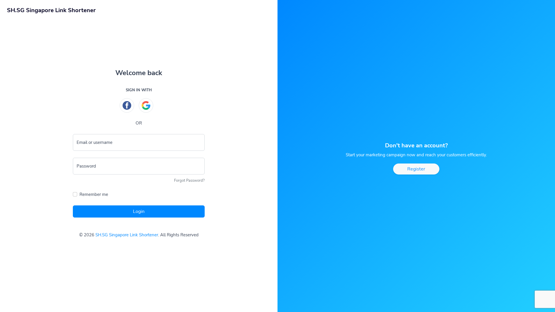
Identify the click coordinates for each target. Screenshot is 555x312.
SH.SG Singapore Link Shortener (126, 235)
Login (139, 211)
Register (416, 169)
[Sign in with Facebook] (127, 105)
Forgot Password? (189, 180)
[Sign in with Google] (146, 105)
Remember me (93, 194)
